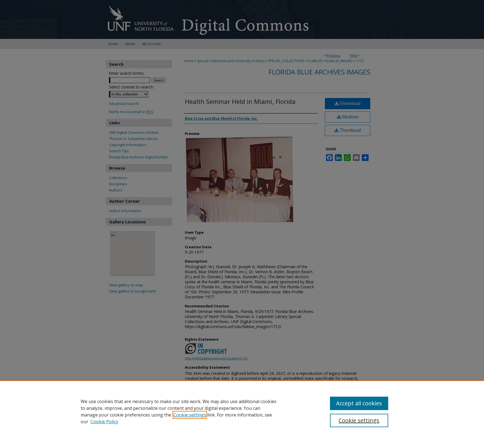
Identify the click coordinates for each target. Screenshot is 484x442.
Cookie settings (189, 415)
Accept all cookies (359, 403)
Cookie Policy (104, 421)
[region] (242, 411)
